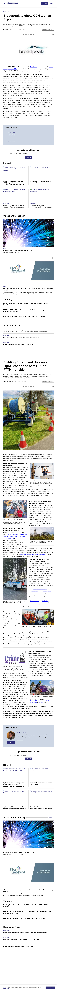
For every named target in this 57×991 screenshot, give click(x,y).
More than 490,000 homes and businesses (32, 554)
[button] (4, 3)
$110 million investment (40, 589)
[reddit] (31, 34)
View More (51, 215)
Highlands (37, 698)
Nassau (35, 699)
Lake (41, 698)
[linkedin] (26, 34)
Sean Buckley (7, 381)
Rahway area (47, 591)
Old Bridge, (45, 601)
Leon (44, 698)
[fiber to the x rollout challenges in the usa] (28, 233)
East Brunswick (34, 601)
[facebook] (23, 34)
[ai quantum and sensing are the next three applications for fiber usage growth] (28, 271)
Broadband (6, 11)
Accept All (50, 987)
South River (34, 591)
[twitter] (28, 34)
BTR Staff (6, 29)
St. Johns (41, 699)
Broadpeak (33, 67)
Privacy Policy (6, 988)
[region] (28, 988)
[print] (53, 34)
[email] (33, 34)
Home (4, 248)
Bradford (32, 698)
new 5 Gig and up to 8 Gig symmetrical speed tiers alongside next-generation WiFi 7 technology (15, 536)
